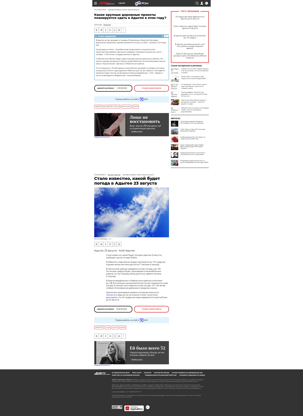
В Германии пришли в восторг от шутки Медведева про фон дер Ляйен (194, 161)
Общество (107, 25)
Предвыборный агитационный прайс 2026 (160, 375)
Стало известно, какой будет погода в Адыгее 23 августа (189, 27)
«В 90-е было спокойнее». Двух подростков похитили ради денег (193, 77)
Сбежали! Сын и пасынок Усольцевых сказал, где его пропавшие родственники (195, 110)
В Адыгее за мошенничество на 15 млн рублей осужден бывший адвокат (190, 46)
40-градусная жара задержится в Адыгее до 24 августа (189, 18)
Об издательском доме (120, 373)
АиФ (109, 239)
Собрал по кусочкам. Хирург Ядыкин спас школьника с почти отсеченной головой (195, 70)
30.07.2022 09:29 (100, 10)
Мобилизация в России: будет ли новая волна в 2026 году (192, 138)
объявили (111, 295)
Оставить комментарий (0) (151, 88)
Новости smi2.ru (102, 137)
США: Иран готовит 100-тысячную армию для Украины (192, 130)
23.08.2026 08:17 (100, 175)
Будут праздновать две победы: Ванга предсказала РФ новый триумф (192, 146)
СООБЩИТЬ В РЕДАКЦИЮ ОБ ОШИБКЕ (192, 375)
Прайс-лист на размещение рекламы (126, 375)
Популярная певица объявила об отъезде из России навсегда (191, 122)
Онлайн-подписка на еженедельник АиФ (187, 373)
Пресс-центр (136, 373)
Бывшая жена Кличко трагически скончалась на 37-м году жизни (192, 153)
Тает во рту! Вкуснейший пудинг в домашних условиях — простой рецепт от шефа (193, 102)
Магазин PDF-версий (161, 373)
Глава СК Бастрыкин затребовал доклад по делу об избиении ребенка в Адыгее (189, 56)
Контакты (147, 373)
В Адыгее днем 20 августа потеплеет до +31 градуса (190, 37)
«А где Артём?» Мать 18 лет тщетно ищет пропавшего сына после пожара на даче (194, 86)
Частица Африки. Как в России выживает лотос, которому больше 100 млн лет (194, 94)
